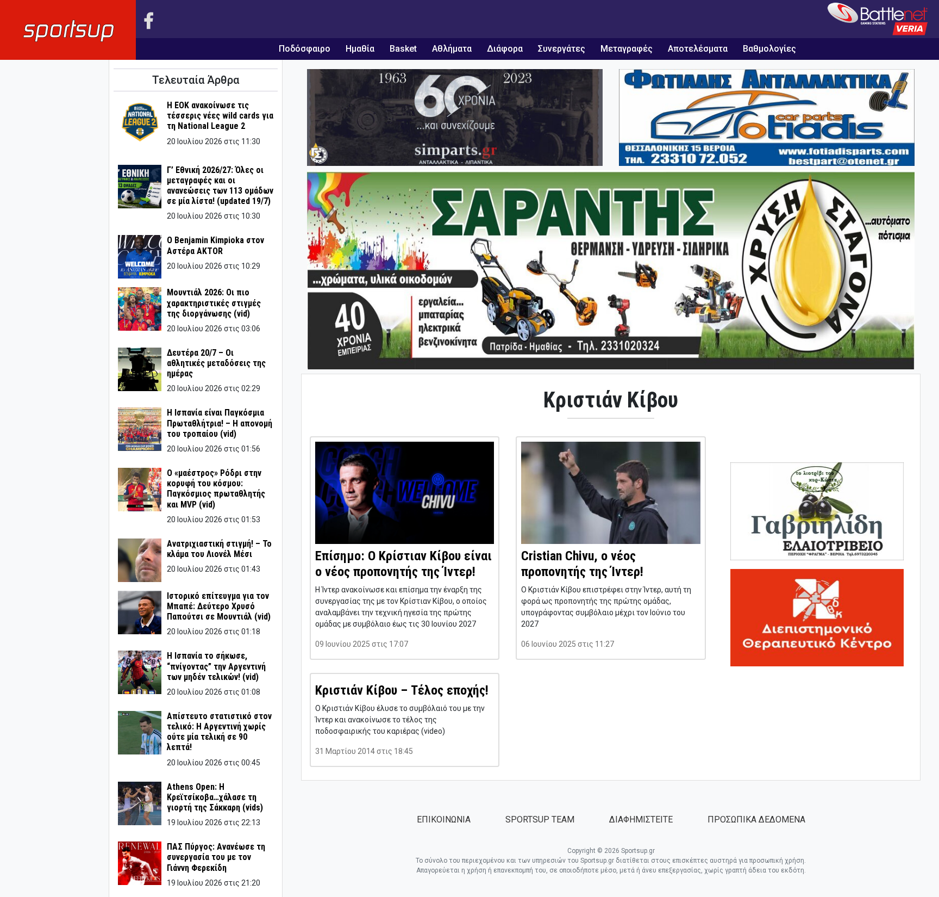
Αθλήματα (452, 49)
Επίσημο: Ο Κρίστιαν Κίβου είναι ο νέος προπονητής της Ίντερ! (403, 563)
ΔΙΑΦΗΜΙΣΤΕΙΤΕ (641, 819)
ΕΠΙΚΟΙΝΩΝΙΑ (444, 819)
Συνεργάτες (561, 49)
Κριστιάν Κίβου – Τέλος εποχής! (402, 690)
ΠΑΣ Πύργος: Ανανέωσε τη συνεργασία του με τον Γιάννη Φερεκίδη (216, 857)
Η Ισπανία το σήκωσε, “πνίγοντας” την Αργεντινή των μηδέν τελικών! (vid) (216, 666)
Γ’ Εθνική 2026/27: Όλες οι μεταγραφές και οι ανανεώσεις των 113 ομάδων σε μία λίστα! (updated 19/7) (220, 186)
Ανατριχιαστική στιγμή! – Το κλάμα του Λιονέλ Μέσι (219, 549)
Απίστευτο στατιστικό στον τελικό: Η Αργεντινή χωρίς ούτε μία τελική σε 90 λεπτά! (219, 732)
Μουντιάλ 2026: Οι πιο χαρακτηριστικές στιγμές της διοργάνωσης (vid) (214, 302)
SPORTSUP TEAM (539, 819)
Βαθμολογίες (769, 49)
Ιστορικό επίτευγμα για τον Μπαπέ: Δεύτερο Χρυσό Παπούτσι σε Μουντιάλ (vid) (219, 606)
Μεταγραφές (626, 49)
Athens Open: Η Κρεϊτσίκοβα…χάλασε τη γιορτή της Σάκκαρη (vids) (215, 797)
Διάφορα (505, 49)
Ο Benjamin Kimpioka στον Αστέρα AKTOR (215, 245)
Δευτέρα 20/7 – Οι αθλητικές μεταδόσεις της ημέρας (216, 363)
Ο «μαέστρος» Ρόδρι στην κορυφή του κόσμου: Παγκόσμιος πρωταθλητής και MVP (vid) (216, 489)
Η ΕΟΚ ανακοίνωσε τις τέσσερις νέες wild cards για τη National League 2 (220, 115)
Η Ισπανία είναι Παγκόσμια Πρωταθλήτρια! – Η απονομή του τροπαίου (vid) (219, 422)
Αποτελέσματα (698, 49)
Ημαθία (360, 49)
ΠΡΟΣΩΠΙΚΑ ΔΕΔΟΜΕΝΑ (756, 819)
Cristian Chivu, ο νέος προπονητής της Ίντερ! (582, 563)
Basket (403, 49)
